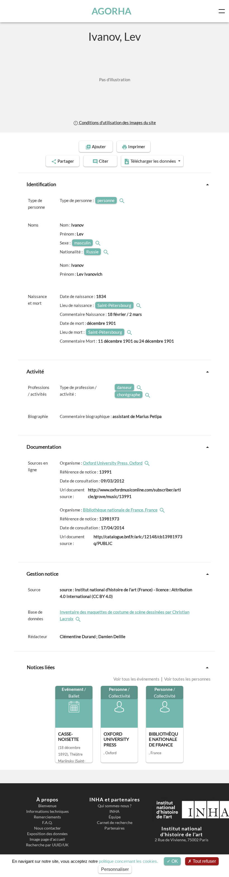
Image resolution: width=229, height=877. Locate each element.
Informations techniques (47, 811)
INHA (114, 811)
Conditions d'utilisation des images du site (117, 122)
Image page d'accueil (47, 839)
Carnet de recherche (114, 822)
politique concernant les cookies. (128, 861)
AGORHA (111, 11)
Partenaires (114, 828)
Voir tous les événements (136, 678)
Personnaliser (115, 869)
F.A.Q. (47, 822)
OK (174, 861)
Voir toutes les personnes (187, 678)
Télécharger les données (153, 161)
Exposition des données (47, 833)
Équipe (115, 817)
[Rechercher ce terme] (122, 200)
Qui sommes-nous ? (115, 805)
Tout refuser (204, 861)
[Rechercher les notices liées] (147, 462)
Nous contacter (47, 828)
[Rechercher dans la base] (78, 618)
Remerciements (47, 817)
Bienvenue (47, 805)
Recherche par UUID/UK (47, 845)
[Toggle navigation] (223, 11)
